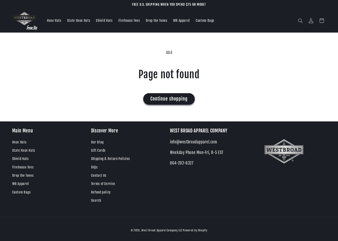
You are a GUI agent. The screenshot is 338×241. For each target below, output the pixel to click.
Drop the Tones (23, 175)
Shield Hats (20, 159)
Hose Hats (19, 142)
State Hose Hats (23, 150)
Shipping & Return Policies (110, 159)
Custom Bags (21, 192)
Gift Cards (98, 150)
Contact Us (98, 175)
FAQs (94, 167)
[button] (300, 20)
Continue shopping (169, 99)
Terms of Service (103, 184)
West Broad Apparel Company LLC (161, 230)
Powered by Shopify (195, 230)
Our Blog (97, 142)
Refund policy (101, 192)
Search (96, 200)
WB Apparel (20, 184)
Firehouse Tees (23, 167)
